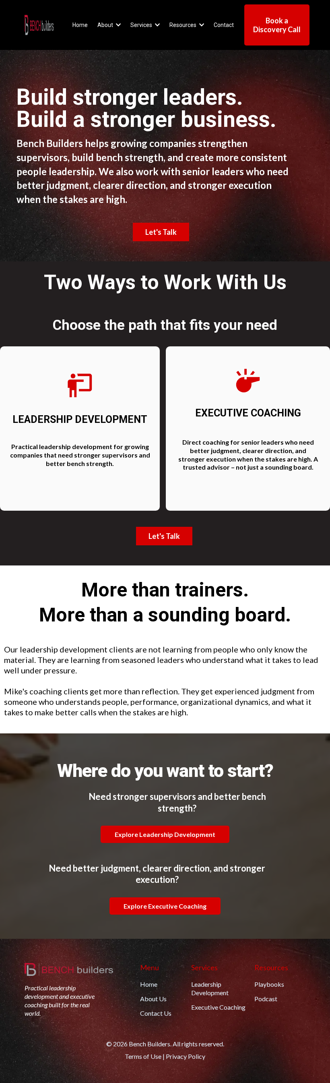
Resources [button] (183, 25)
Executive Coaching (218, 1007)
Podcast (265, 998)
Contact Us (155, 1013)
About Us (153, 998)
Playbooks (269, 984)
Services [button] (141, 25)
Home (148, 984)
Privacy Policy (185, 1056)
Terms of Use (143, 1056)
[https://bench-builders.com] (39, 25)
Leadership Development (210, 988)
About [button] (105, 25)
